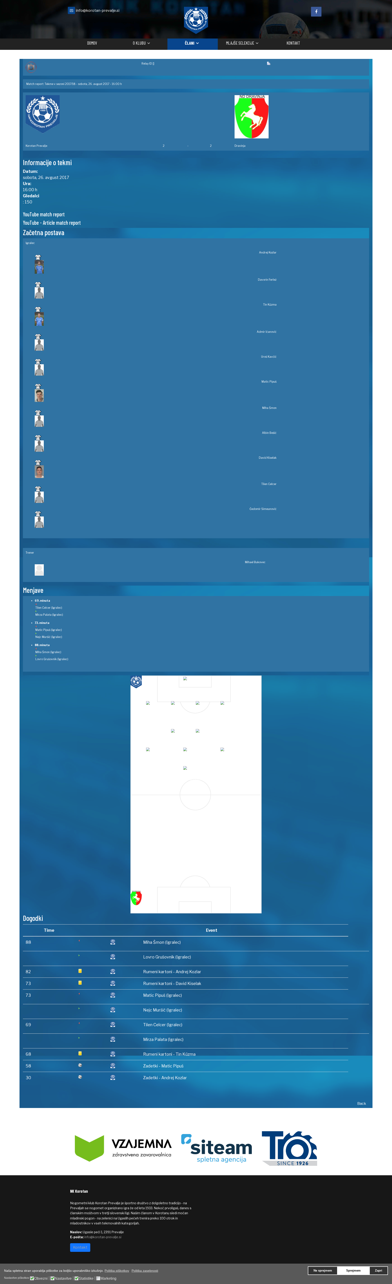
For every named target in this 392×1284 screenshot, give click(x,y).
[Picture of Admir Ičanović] (156, 345)
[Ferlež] (157, 706)
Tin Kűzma (270, 304)
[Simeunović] (195, 771)
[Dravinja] (300, 116)
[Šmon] (207, 734)
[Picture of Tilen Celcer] (156, 497)
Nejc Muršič (43, 637)
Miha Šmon (269, 408)
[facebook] (316, 12)
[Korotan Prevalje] (91, 114)
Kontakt (293, 43)
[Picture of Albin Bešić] (156, 446)
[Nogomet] (81, 67)
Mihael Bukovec (255, 562)
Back (361, 1103)
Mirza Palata (43, 614)
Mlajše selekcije (240, 43)
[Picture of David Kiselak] (156, 471)
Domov (92, 43)
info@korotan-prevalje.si (97, 10)
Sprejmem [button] (353, 1270)
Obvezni (41, 1278)
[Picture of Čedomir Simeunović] (156, 522)
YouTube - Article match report (52, 222)
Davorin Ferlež (267, 279)
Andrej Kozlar (268, 252)
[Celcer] (232, 752)
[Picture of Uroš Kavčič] (156, 370)
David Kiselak (268, 457)
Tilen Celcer (269, 484)
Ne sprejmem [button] (323, 1270)
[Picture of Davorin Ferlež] (156, 293)
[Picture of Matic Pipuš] (156, 395)
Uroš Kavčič (269, 356)
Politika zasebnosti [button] (145, 1270)
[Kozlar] (195, 681)
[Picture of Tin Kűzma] (156, 319)
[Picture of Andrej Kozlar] (156, 267)
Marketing (108, 1278)
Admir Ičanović (267, 331)
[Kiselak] (195, 752)
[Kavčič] (232, 706)
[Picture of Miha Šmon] (156, 421)
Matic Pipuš (269, 381)
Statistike (86, 1278)
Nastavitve (63, 1278)
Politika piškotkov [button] (117, 1270)
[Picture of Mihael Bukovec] (150, 570)
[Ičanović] (207, 706)
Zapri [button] (378, 1270)
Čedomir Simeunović (263, 509)
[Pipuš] (182, 734)
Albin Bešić (269, 432)
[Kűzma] (182, 706)
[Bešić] (157, 752)
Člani (189, 43)
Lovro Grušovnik (46, 659)
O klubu (139, 43)
